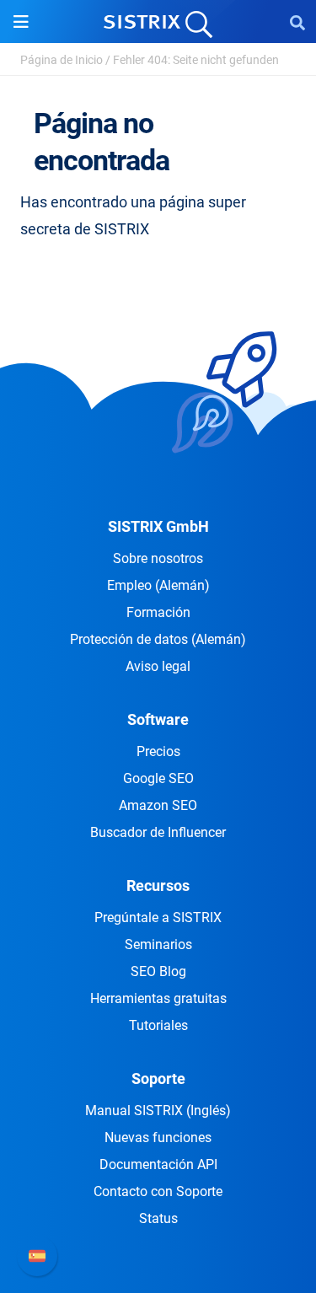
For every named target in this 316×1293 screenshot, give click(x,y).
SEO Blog (158, 971)
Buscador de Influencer (158, 832)
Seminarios (158, 944)
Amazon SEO (158, 805)
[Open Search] (297, 22)
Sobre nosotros (158, 558)
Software (158, 719)
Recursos (158, 885)
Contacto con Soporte (158, 1191)
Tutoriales (158, 1025)
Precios (158, 751)
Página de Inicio (61, 60)
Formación (158, 612)
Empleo (158, 585)
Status (158, 1218)
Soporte (158, 1078)
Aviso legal (158, 666)
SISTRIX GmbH (158, 526)
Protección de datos (158, 639)
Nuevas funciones (158, 1137)
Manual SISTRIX (158, 1111)
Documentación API (158, 1164)
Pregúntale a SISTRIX (158, 917)
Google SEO (158, 778)
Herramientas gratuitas (158, 998)
